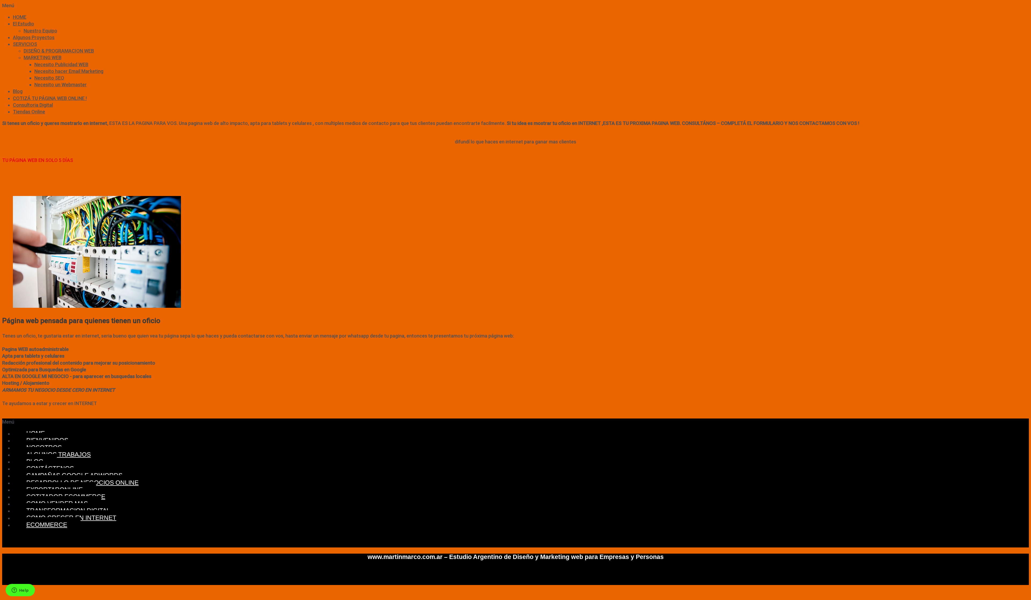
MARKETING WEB (42, 57)
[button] (515, 5)
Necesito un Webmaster (60, 84)
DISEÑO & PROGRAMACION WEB (59, 51)
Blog (18, 91)
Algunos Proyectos (34, 37)
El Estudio (23, 24)
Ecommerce (46, 524)
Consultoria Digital (33, 105)
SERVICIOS (25, 44)
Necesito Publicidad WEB (61, 64)
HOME (19, 17)
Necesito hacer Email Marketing (68, 71)
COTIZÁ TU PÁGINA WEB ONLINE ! (50, 98)
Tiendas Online (29, 111)
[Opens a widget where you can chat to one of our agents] (20, 590)
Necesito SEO (49, 78)
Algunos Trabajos (58, 454)
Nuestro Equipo (40, 31)
